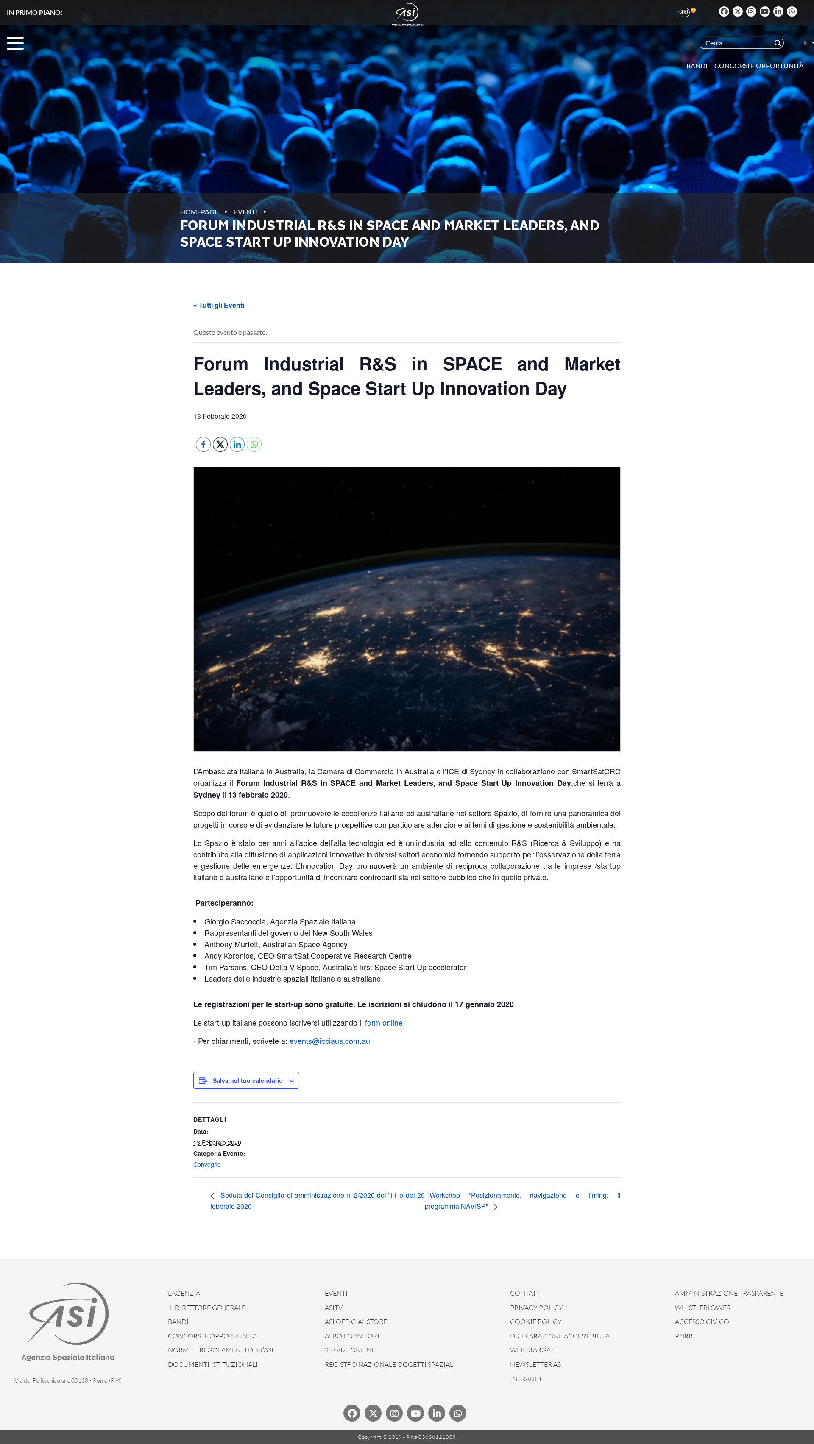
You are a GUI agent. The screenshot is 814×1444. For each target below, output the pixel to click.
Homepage (199, 212)
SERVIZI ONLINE (350, 1350)
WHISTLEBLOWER (703, 1307)
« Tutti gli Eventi (218, 305)
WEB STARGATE (534, 1350)
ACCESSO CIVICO (702, 1321)
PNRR (684, 1336)
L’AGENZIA (184, 1293)
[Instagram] (751, 11)
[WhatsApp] (792, 11)
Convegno (207, 1164)
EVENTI (336, 1293)
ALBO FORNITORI (352, 1336)
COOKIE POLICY (536, 1321)
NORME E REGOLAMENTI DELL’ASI (220, 1350)
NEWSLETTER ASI (536, 1364)
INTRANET (526, 1378)
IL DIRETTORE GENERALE (206, 1307)
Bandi (697, 65)
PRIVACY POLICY (536, 1307)
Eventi (245, 212)
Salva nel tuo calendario (248, 1080)
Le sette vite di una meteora (113, 12)
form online (384, 1022)
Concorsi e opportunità (759, 65)
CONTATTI (526, 1293)
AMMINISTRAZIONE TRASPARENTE (729, 1293)
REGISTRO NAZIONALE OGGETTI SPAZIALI (390, 1364)
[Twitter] (738, 11)
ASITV (334, 1307)
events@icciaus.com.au (330, 1040)
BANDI (178, 1321)
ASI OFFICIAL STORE (356, 1321)
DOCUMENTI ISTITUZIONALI (213, 1364)
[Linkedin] (778, 11)
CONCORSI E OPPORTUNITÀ (212, 1336)
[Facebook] (724, 11)
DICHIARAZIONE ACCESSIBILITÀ (560, 1336)
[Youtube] (765, 11)
